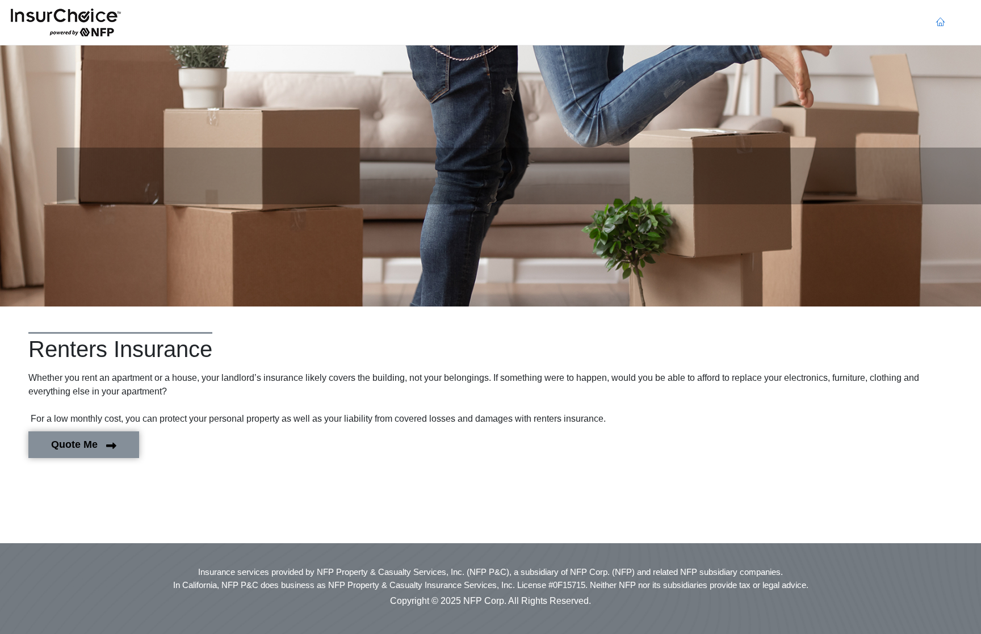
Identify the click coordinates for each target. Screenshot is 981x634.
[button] (66, 23)
